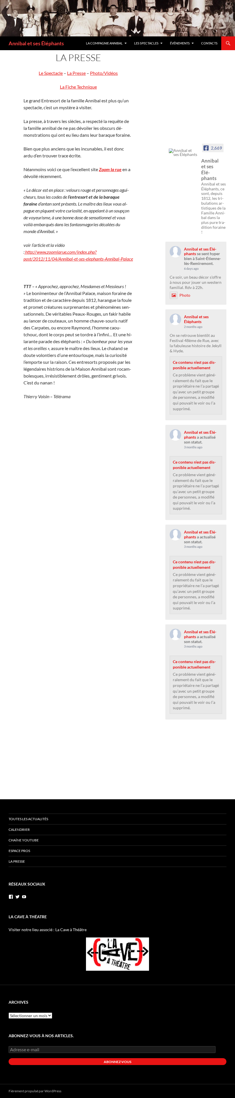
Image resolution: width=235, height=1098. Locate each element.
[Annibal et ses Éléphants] (183, 152)
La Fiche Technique (78, 86)
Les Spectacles (146, 43)
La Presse (76, 73)
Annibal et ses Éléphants (36, 43)
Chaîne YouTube (24, 840)
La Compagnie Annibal (104, 43)
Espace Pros (19, 851)
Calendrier (19, 829)
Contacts (209, 43)
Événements (180, 43)
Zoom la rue (110, 169)
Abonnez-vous (117, 1062)
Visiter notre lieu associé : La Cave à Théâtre (48, 929)
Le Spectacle (51, 73)
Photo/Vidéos (104, 73)
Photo (184, 295)
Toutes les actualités (28, 819)
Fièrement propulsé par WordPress (35, 1091)
